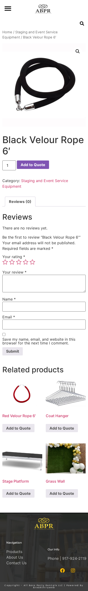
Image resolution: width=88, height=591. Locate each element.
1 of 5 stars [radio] (5, 262)
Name (9, 299)
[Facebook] (62, 570)
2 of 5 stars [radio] (12, 262)
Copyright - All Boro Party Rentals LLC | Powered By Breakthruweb (43, 586)
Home (7, 32)
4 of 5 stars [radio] (25, 262)
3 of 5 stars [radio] (19, 262)
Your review (14, 272)
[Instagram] (73, 570)
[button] (7, 8)
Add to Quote (33, 164)
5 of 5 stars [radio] (32, 262)
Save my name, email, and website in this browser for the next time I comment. (38, 341)
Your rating (13, 257)
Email (8, 317)
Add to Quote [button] (18, 428)
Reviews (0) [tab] (20, 201)
